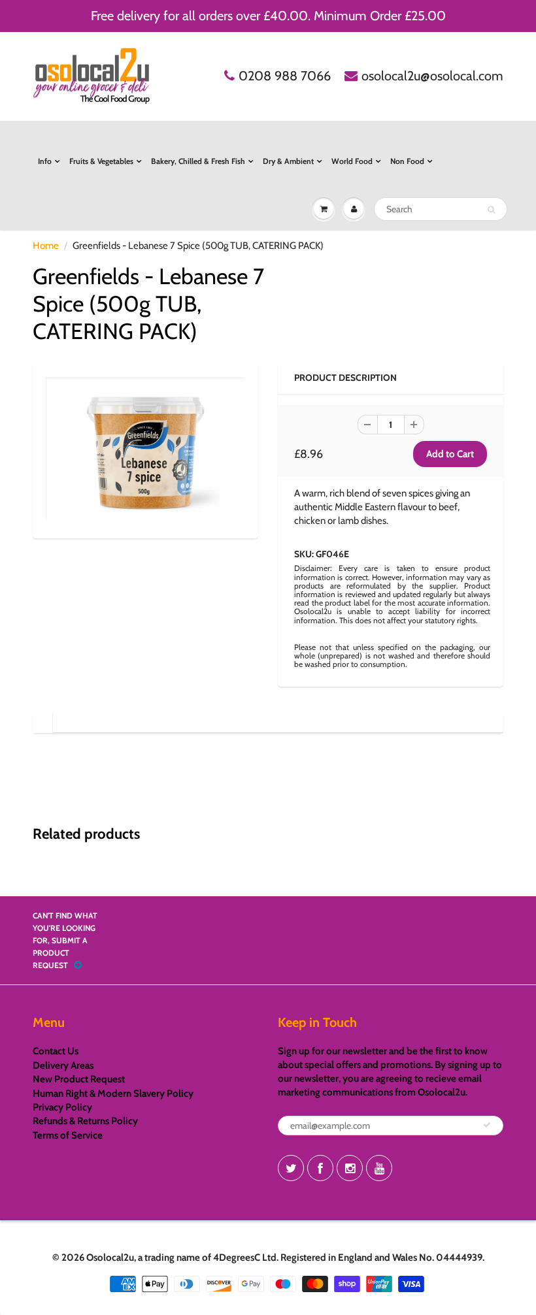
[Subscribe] (487, 1124)
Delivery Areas (63, 1065)
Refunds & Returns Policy (85, 1121)
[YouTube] (379, 1168)
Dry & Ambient (288, 161)
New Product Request (79, 1079)
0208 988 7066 (285, 76)
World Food (352, 161)
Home (46, 246)
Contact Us (55, 1051)
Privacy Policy (62, 1107)
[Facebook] (320, 1168)
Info (45, 161)
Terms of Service (68, 1135)
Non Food (407, 161)
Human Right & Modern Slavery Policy (113, 1093)
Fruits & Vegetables (101, 161)
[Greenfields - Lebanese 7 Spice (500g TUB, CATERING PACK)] (145, 448)
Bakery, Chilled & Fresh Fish (198, 161)
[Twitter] (291, 1168)
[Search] (491, 209)
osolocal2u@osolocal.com (432, 76)
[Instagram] (350, 1168)
